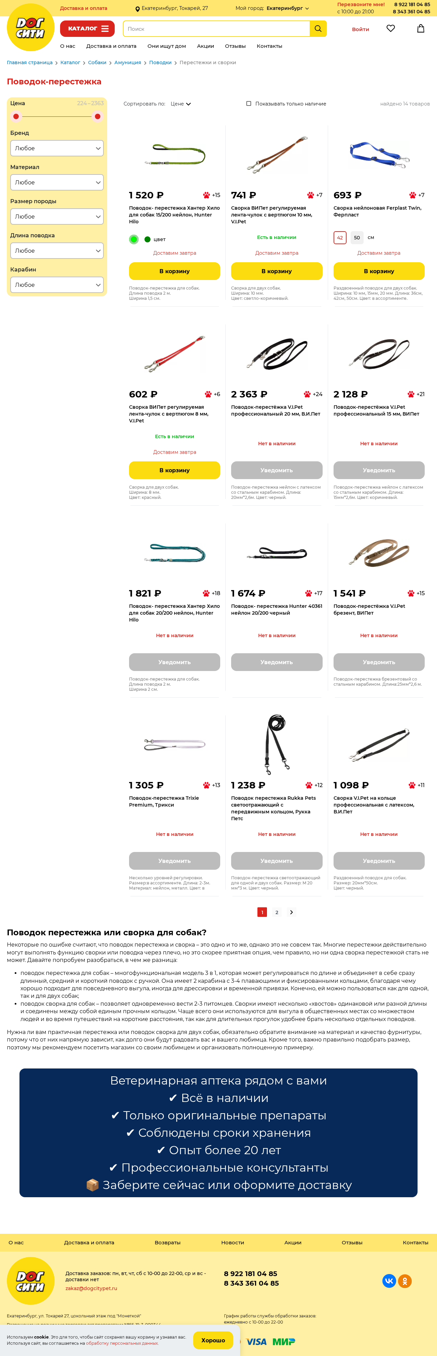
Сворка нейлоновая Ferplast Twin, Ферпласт (377, 211)
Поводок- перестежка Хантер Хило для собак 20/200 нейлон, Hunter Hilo (174, 613)
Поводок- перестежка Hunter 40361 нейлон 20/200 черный (276, 609)
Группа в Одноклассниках (405, 1281)
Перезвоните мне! (361, 4)
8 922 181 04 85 (412, 4)
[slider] (16, 116)
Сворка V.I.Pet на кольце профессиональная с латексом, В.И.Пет (374, 805)
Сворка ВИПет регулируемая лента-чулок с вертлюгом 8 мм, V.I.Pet (168, 414)
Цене (177, 104)
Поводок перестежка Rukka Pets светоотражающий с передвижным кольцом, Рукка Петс (273, 808)
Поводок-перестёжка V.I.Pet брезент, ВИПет (369, 609)
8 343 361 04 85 (411, 12)
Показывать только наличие (290, 104)
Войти (360, 29)
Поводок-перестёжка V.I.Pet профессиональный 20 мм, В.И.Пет (275, 410)
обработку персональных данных (122, 1343)
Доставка (83, 8)
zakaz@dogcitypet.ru (91, 1288)
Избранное (390, 30)
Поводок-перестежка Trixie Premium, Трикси (164, 801)
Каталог (82, 28)
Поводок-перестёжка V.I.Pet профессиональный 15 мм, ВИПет (376, 410)
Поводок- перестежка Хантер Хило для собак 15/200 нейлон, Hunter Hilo (174, 215)
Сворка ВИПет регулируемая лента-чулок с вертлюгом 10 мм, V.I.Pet (271, 215)
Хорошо (213, 1340)
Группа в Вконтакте (389, 1281)
